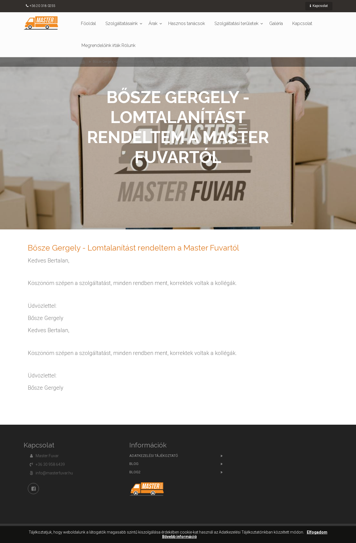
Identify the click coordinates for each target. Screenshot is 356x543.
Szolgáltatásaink (121, 23)
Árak (153, 23)
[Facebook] (33, 488)
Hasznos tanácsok (186, 23)
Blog (134, 464)
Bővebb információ (179, 537)
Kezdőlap (30, 62)
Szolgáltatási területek (236, 23)
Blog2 (134, 472)
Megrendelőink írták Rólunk (108, 45)
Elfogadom (317, 532)
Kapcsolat (320, 6)
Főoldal (88, 23)
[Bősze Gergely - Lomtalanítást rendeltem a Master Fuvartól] (41, 23)
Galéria (276, 23)
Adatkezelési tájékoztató (153, 456)
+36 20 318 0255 (42, 6)
